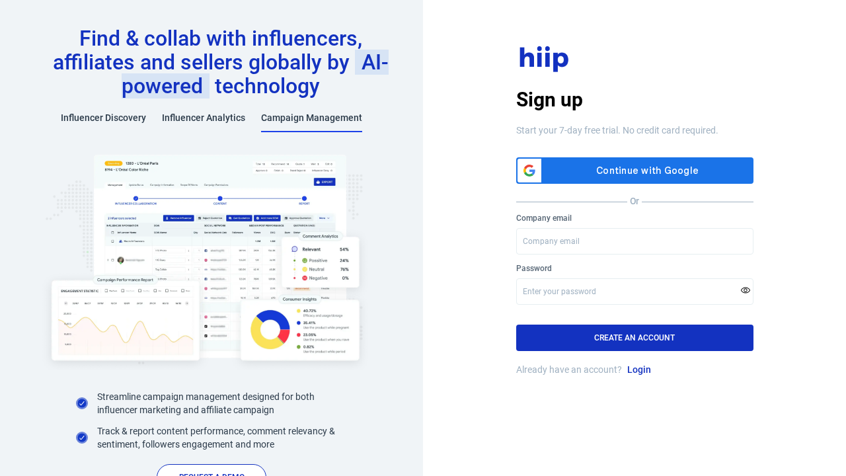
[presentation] (634, 291)
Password (534, 268)
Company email (544, 218)
